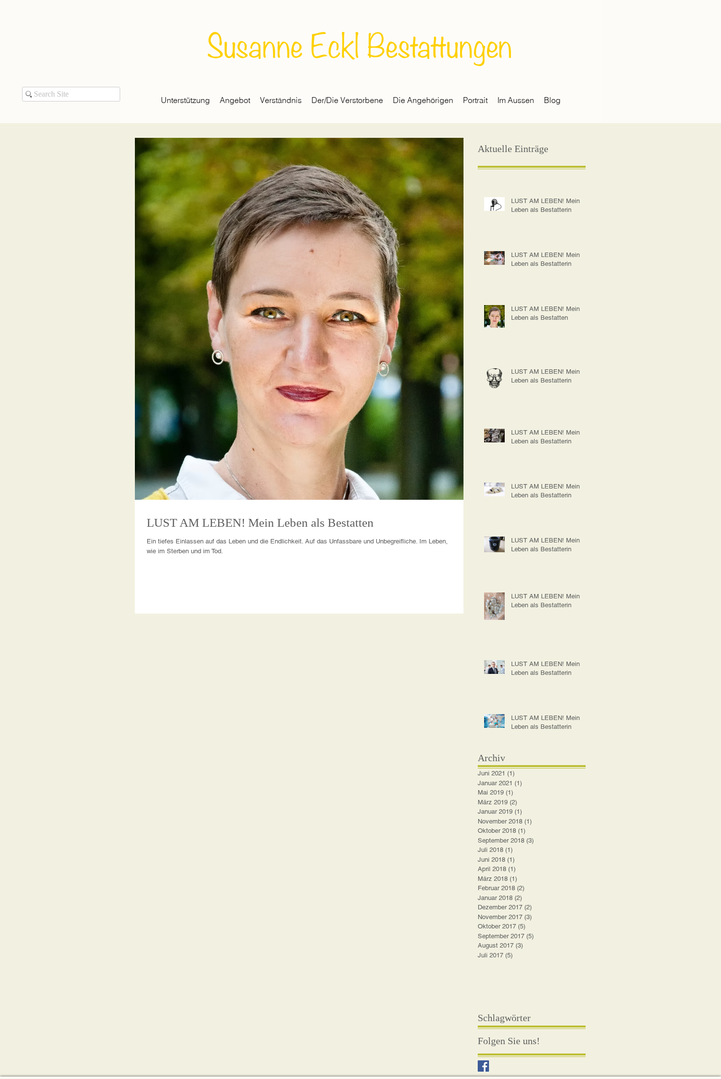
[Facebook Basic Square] (483, 1066)
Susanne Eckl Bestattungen (359, 43)
